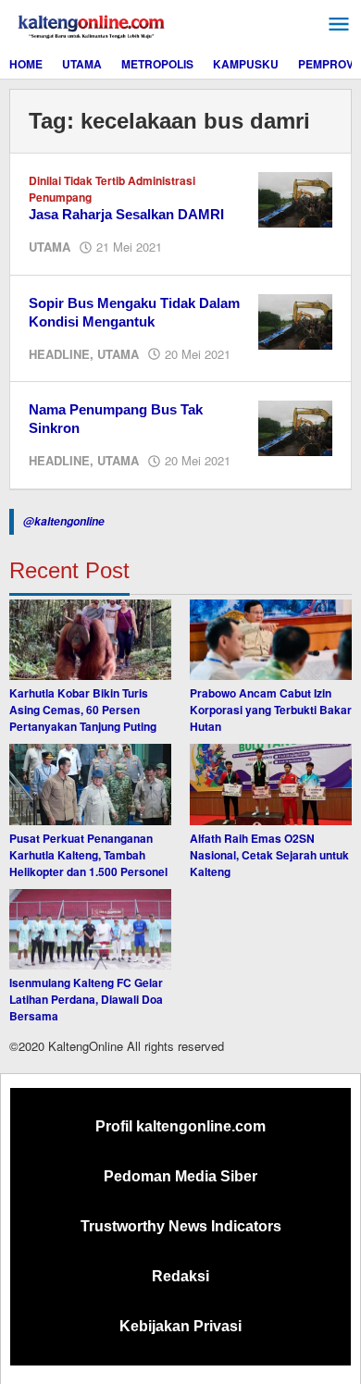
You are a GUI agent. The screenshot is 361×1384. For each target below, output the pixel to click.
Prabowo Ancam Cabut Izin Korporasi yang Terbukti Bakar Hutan (271, 710)
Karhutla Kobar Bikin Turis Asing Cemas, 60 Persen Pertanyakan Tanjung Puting (82, 710)
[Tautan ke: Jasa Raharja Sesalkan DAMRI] (295, 198)
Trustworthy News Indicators (181, 1226)
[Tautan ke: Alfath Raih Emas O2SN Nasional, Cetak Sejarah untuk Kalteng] (271, 784)
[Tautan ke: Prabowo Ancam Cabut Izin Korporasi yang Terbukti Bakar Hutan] (271, 640)
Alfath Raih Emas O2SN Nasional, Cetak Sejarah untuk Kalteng (269, 855)
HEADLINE (59, 354)
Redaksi (180, 1276)
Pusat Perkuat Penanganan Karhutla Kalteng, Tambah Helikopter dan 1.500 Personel (88, 855)
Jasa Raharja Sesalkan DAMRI (126, 214)
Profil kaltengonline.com (180, 1126)
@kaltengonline (64, 521)
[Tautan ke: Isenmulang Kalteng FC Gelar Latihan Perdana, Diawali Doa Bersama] (90, 929)
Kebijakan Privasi (180, 1326)
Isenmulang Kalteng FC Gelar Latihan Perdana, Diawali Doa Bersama (86, 999)
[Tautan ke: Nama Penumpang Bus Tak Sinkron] (295, 426)
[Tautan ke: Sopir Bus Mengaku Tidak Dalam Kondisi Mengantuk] (295, 320)
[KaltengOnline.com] (92, 24)
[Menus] (339, 24)
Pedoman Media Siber (180, 1176)
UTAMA (49, 246)
